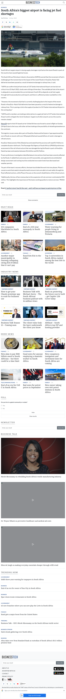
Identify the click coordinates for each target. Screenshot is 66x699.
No (4, 408)
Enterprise (48, 253)
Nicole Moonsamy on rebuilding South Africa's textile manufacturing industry (31, 477)
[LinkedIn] (10, 22)
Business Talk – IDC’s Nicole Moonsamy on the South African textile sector (30, 623)
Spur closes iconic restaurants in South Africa (18, 597)
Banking (4, 638)
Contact (5, 673)
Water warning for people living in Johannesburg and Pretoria (53, 230)
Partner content (7, 289)
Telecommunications (8, 382)
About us (5, 668)
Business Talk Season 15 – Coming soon (10, 324)
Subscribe (61, 195)
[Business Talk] (23, 683)
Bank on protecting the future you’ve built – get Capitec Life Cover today (55, 295)
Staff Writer (4, 18)
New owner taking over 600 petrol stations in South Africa (53, 388)
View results (33, 416)
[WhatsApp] (13, 22)
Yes (4, 405)
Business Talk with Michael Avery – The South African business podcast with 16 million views (33, 296)
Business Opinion (6, 629)
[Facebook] (2, 22)
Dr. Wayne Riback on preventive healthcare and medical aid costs (26, 521)
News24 (4, 124)
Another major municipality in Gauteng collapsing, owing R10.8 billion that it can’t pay (9, 260)
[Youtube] (17, 683)
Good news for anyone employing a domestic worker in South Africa (33, 357)
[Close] (64, 690)
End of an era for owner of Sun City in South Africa (21, 588)
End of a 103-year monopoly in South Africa (31, 229)
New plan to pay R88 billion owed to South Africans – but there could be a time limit (10, 357)
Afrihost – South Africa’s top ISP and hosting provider (54, 325)
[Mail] (17, 22)
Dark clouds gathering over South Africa (16, 632)
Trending (4, 620)
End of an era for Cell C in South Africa (10, 386)
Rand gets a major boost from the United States (19, 614)
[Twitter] (6, 22)
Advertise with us (8, 671)
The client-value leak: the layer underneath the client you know (32, 325)
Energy (3, 224)
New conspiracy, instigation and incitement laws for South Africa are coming (53, 359)
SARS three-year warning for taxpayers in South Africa (22, 580)
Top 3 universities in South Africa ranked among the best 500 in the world (55, 259)
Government (49, 224)
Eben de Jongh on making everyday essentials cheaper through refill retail (29, 565)
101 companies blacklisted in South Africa (10, 229)
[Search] (64, 2)
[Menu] (2, 3)
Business (4, 7)
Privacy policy (7, 676)
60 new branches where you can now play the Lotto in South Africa (27, 606)
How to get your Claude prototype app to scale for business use (10, 295)
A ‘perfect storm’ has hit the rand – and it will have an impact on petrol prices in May (33, 188)
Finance (25, 253)
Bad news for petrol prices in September (32, 386)
